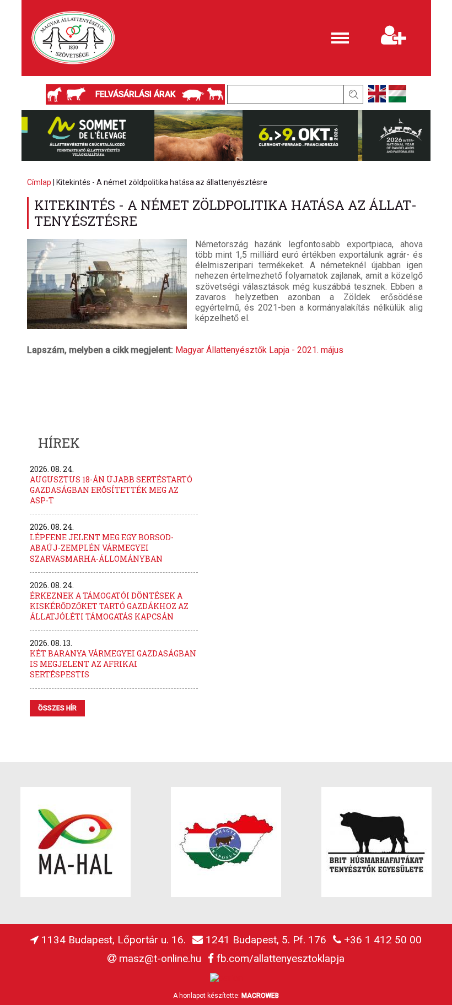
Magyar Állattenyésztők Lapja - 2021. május (259, 350)
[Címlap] (73, 37)
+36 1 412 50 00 (383, 939)
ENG (377, 93)
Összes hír (57, 708)
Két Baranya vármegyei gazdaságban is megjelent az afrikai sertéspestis (113, 664)
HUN (397, 93)
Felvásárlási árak (135, 94)
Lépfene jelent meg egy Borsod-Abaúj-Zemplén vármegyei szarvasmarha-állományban (102, 547)
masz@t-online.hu (160, 958)
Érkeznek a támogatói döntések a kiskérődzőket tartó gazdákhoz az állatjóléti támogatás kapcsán (109, 606)
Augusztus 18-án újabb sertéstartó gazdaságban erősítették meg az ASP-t (111, 490)
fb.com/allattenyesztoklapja (281, 958)
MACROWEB (260, 995)
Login (394, 5)
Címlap (39, 182)
